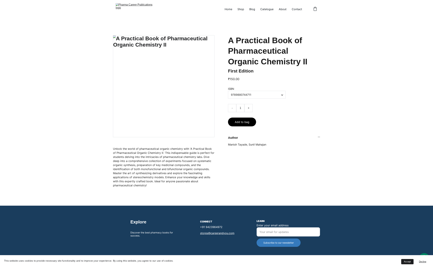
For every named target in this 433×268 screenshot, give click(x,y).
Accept (407, 261)
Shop (240, 9)
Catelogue (267, 9)
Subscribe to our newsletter (278, 242)
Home (228, 9)
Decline (422, 261)
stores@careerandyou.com (217, 233)
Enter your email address (273, 225)
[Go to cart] (315, 9)
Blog (252, 9)
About (283, 9)
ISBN (231, 88)
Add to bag (242, 122)
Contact (297, 9)
